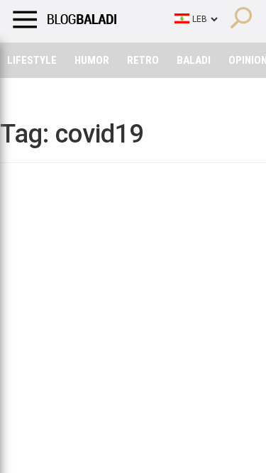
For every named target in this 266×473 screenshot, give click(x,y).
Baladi (194, 60)
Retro (143, 60)
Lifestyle (32, 60)
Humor (91, 60)
